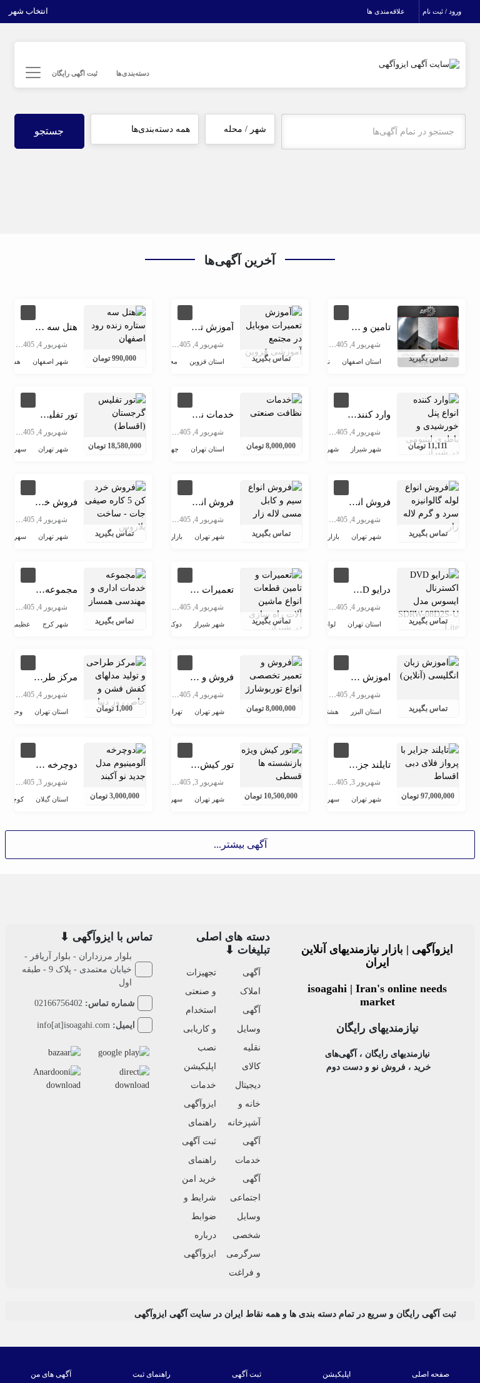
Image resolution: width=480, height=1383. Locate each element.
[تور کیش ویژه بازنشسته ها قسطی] (271, 762)
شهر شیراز (366, 449)
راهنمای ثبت (151, 1374)
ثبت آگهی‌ (246, 1374)
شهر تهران (53, 449)
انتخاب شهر (29, 11)
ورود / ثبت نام (442, 11)
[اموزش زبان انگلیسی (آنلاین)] (428, 668)
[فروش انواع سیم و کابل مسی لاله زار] (271, 499)
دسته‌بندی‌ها (132, 73)
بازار (333, 536)
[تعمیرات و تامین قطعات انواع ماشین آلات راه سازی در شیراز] (271, 600)
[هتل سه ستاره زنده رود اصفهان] (115, 324)
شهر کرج (55, 624)
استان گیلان (52, 799)
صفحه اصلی (430, 1374)
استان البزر (366, 711)
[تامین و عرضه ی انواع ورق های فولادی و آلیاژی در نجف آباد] (428, 335)
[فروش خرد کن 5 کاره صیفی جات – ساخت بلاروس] (115, 506)
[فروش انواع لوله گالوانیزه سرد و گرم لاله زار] (428, 506)
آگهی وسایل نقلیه (249, 1028)
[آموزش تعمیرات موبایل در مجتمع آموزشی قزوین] (271, 331)
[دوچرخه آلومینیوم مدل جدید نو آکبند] (115, 762)
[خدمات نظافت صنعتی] (271, 405)
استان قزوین (206, 361)
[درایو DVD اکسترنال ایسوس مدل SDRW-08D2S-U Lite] (428, 600)
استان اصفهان (361, 361)
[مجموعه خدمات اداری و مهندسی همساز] (115, 586)
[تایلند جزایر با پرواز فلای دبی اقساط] (428, 762)
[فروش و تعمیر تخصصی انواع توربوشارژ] (271, 674)
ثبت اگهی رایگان (75, 73)
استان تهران (207, 449)
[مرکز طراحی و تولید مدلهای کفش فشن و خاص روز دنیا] (115, 681)
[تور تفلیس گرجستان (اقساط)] (115, 411)
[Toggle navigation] (32, 73)
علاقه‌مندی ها (387, 11)
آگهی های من (51, 1374)
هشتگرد (327, 711)
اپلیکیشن (336, 1374)
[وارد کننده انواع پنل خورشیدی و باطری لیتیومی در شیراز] (428, 425)
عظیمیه (20, 624)
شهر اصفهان (50, 361)
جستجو (49, 131)
